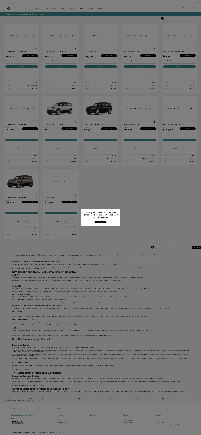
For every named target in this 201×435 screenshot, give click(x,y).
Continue (100, 222)
